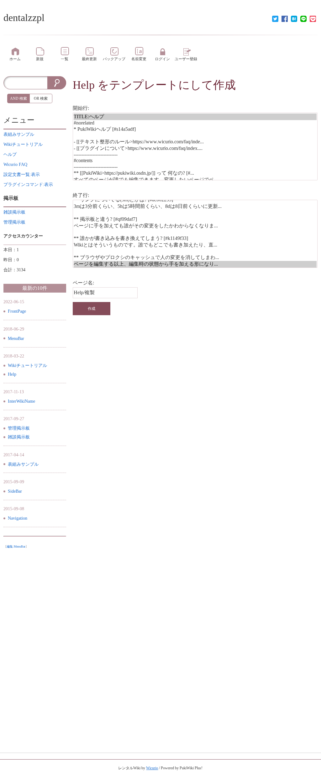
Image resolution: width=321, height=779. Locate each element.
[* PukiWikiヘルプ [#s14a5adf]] (195, 129)
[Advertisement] (34, 645)
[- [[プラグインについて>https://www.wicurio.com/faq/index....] (195, 148)
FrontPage (17, 311)
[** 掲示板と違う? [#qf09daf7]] (195, 219)
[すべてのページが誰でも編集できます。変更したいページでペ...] (195, 180)
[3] (195, 136)
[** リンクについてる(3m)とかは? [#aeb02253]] (195, 200)
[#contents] (195, 161)
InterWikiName (21, 401)
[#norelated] (195, 123)
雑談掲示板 (19, 437)
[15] (195, 213)
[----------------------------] (195, 155)
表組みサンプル (23, 464)
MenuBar (16, 338)
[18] (195, 232)
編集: (16, 546)
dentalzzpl (24, 17)
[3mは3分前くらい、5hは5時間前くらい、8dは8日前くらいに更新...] (195, 206)
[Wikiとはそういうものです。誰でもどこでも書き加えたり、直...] (195, 245)
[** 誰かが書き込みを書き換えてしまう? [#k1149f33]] (195, 238)
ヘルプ (10, 154)
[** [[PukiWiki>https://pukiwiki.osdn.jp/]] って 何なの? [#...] (195, 173)
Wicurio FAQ (15, 164)
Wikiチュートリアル (27, 365)
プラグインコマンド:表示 (28, 184)
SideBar (15, 491)
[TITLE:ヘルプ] (195, 117)
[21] (195, 251)
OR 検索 (41, 98)
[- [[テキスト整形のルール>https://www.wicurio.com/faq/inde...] (195, 142)
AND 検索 (18, 98)
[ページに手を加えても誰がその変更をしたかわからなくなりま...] (195, 226)
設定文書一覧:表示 (21, 174)
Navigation (17, 518)
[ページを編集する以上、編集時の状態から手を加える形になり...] (195, 264)
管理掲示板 (19, 428)
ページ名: (83, 282)
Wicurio (152, 768)
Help (84, 85)
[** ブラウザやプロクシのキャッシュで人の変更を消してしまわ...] (195, 257)
